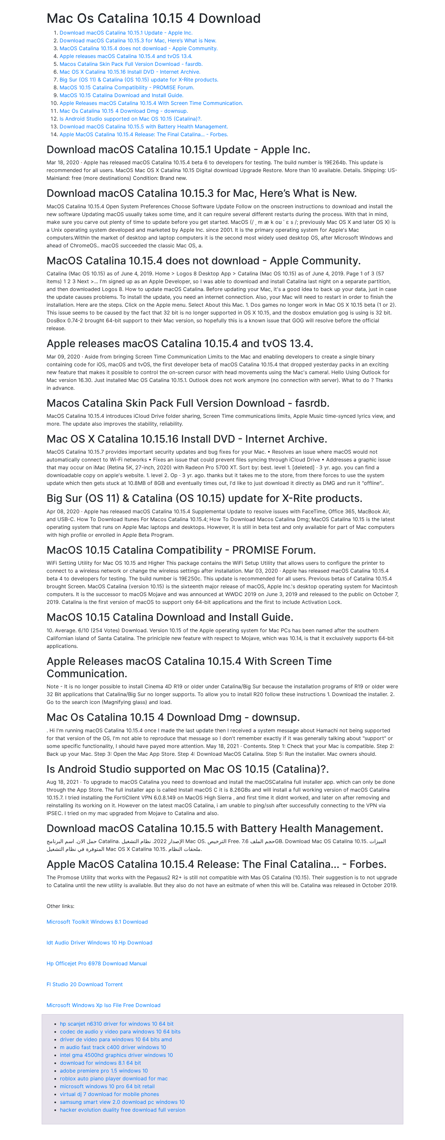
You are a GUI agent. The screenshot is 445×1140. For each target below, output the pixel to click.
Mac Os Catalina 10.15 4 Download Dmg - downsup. (124, 111)
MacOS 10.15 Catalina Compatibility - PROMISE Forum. (127, 87)
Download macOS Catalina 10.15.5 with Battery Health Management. (144, 126)
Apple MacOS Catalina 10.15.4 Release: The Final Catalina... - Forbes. (144, 134)
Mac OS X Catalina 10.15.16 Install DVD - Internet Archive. (130, 71)
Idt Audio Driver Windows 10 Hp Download (99, 942)
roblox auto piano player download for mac (114, 1078)
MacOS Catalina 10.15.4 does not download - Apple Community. (139, 48)
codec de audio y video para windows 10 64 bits (120, 1031)
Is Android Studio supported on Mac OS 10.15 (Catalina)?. (131, 118)
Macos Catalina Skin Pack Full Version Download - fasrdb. (131, 64)
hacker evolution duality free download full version (122, 1109)
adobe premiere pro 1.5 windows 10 (104, 1070)
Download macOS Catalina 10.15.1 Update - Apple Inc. (126, 32)
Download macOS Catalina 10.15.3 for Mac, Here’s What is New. (138, 40)
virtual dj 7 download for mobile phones (109, 1094)
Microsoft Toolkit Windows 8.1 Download (97, 921)
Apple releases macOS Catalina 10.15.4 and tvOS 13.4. (126, 56)
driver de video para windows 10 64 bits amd (116, 1039)
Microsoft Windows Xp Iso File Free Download (104, 1005)
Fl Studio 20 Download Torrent (85, 984)
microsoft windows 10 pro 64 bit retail (107, 1086)
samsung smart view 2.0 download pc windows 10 (122, 1102)
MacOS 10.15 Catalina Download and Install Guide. (121, 95)
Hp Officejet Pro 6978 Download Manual (97, 963)
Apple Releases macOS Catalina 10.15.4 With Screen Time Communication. (151, 103)
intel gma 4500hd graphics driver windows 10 (116, 1055)
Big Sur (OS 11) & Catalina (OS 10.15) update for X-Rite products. (139, 79)
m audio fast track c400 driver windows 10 (113, 1047)
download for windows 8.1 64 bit (100, 1063)
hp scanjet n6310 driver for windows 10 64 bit (117, 1023)
